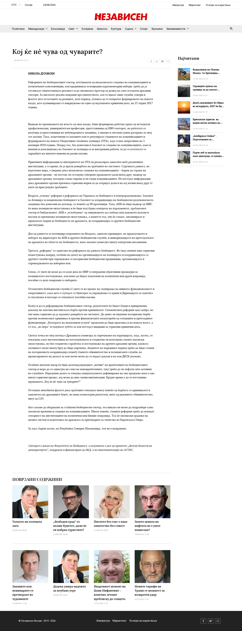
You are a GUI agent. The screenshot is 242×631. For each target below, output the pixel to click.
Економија (58, 28)
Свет (71, 28)
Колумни (87, 28)
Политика (18, 28)
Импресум (178, 5)
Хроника (157, 28)
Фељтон (102, 28)
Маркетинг (195, 5)
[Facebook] (203, 621)
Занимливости (175, 28)
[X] (210, 621)
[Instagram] (217, 621)
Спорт (144, 28)
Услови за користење (218, 5)
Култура (116, 28)
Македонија (36, 28)
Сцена (129, 28)
